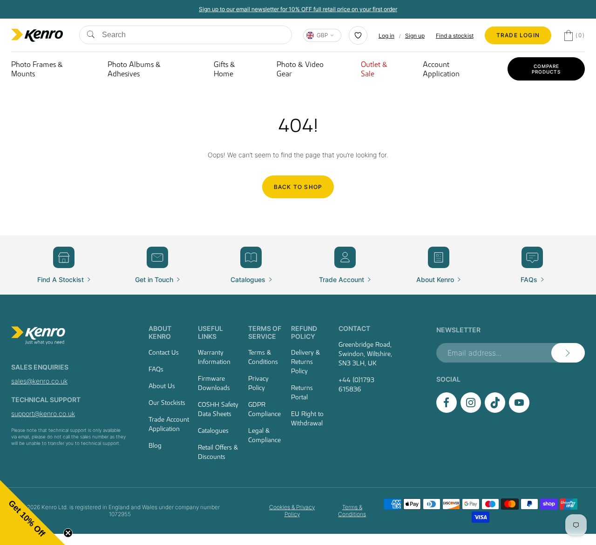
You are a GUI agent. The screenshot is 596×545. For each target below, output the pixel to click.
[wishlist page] (358, 35)
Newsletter (458, 330)
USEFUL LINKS (210, 332)
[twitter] (495, 410)
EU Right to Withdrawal (307, 418)
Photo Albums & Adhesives (134, 69)
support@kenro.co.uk (43, 413)
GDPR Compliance (264, 409)
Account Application (441, 69)
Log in (386, 35)
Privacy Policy (258, 383)
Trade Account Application (169, 424)
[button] (32, 512)
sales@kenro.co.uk (39, 381)
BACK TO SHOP (298, 186)
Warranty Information (214, 357)
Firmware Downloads (214, 383)
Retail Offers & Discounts (218, 452)
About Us (162, 386)
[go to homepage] (69, 335)
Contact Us (164, 352)
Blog (155, 445)
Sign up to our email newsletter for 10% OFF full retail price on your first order (298, 9)
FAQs (156, 369)
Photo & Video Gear (300, 69)
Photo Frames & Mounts (37, 69)
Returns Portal (302, 392)
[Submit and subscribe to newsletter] (568, 353)
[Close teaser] (68, 533)
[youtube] (519, 410)
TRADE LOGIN (518, 35)
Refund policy (304, 332)
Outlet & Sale (374, 69)
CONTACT (354, 328)
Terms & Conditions (263, 357)
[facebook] (446, 410)
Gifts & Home (224, 69)
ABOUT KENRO (160, 332)
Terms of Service (264, 332)
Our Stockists (167, 402)
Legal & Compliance (264, 435)
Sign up (415, 35)
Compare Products (546, 68)
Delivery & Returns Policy (305, 361)
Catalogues (213, 430)
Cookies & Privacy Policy (292, 511)
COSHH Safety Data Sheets (218, 409)
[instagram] (471, 410)
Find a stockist (455, 35)
